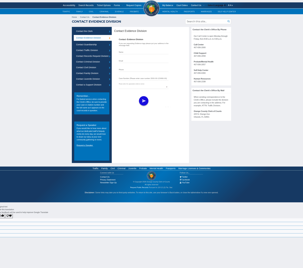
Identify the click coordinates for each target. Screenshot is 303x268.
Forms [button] (117, 5)
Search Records (86, 5)
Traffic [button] (66, 12)
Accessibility (69, 5)
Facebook (185, 180)
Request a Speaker (85, 145)
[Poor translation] (9, 216)
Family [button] (79, 12)
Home (74, 17)
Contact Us (84, 17)
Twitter (185, 177)
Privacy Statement (107, 180)
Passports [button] (189, 12)
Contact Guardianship (86, 44)
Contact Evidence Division (104, 17)
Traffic (95, 168)
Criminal (121, 168)
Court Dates (182, 5)
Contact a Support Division (88, 85)
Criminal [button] (104, 12)
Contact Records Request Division (92, 56)
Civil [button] (91, 12)
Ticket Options (104, 5)
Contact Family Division (87, 73)
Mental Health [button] (170, 12)
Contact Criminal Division (88, 62)
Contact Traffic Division (87, 50)
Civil (113, 168)
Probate (143, 168)
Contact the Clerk (84, 31)
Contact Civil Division (86, 67)
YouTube (185, 183)
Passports (171, 168)
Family (104, 168)
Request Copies (133, 5)
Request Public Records (139, 187)
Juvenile (132, 168)
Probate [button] (134, 12)
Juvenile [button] (119, 12)
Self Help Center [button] (227, 12)
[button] (229, 5)
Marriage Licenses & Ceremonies (194, 168)
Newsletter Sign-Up (108, 183)
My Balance (167, 5)
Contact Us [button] (196, 5)
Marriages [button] (206, 12)
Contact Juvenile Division (88, 79)
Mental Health (156, 168)
